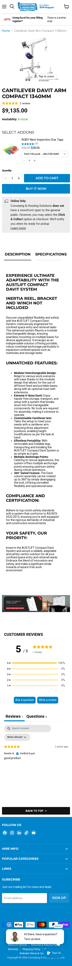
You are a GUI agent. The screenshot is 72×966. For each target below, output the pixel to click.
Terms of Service (17, 944)
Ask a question (24, 700)
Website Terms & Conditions (36, 953)
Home (6, 31)
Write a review (48, 700)
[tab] (37, 716)
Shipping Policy (31, 949)
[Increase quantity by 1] (18, 178)
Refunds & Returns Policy (45, 944)
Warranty (13, 949)
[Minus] (24, 160)
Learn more (18, 228)
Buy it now (36, 189)
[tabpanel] (36, 755)
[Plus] (34, 160)
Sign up (59, 898)
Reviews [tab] (14, 716)
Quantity (7, 170)
